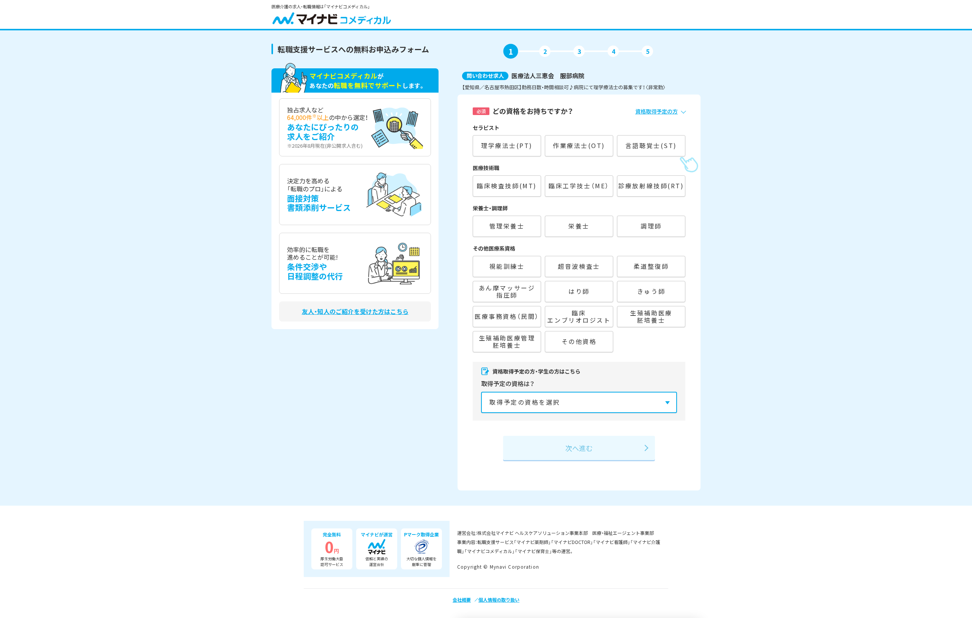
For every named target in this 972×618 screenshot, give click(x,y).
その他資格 (579, 341)
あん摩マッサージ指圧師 (507, 291)
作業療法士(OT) (579, 145)
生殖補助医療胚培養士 (651, 316)
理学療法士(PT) (507, 145)
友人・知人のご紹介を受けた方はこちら (355, 311)
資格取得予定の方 (656, 111)
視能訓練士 (507, 266)
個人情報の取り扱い (498, 599)
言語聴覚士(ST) (651, 145)
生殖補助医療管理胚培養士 (507, 341)
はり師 (579, 291)
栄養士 (579, 225)
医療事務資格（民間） (507, 316)
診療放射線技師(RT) (651, 185)
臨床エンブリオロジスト (579, 316)
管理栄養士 (507, 225)
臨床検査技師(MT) (507, 185)
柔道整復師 (651, 266)
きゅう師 (651, 291)
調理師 (651, 225)
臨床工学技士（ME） (579, 185)
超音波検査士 (579, 266)
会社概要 (462, 599)
